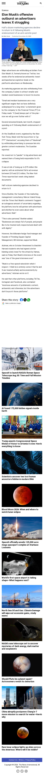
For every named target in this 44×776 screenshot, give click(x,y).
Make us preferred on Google (13, 303)
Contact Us (13, 760)
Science (5, 10)
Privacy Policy (30, 760)
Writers (21, 760)
